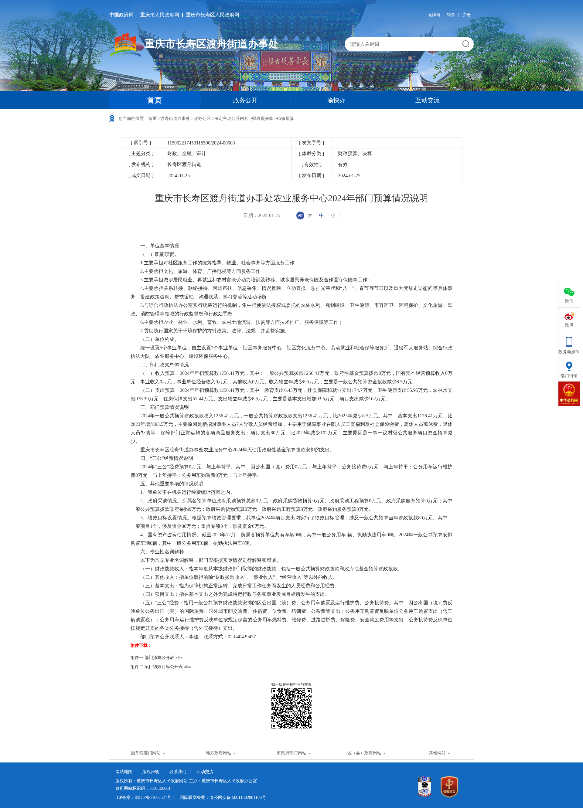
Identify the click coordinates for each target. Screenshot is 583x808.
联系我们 (177, 771)
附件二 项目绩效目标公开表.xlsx (161, 666)
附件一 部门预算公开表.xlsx (156, 657)
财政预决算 (262, 118)
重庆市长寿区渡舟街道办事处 (212, 43)
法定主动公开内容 (231, 118)
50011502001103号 (249, 797)
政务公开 (245, 100)
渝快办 (336, 100)
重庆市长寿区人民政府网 (212, 14)
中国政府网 (121, 14)
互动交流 (427, 100)
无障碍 (434, 14)
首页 (154, 100)
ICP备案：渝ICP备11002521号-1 (145, 797)
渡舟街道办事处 (175, 118)
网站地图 (123, 771)
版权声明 (150, 771)
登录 (451, 14)
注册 (466, 14)
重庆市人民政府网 (159, 14)
